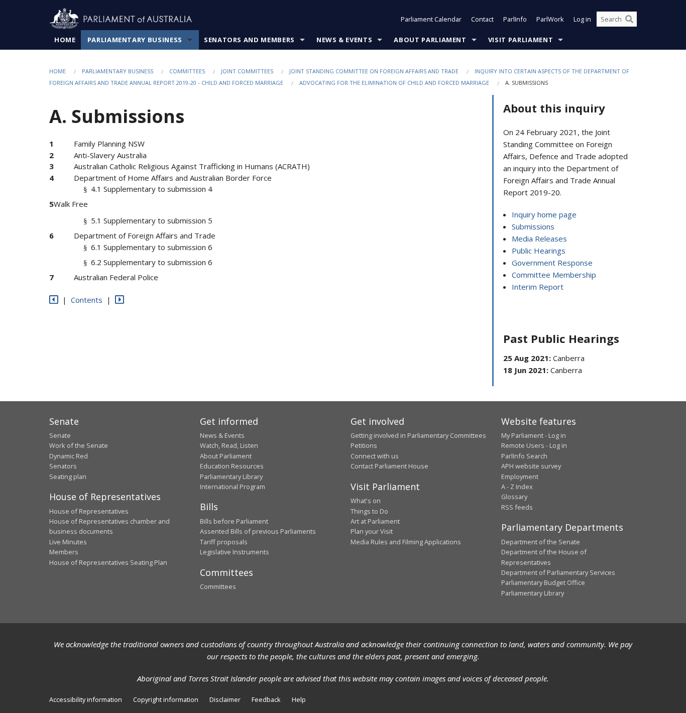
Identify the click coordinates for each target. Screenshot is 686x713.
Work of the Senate (78, 445)
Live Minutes (68, 541)
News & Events (344, 39)
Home (65, 39)
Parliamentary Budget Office (543, 582)
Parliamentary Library (231, 476)
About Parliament (430, 39)
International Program (232, 486)
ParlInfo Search (524, 455)
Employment (519, 476)
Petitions (364, 445)
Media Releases (539, 238)
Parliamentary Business (134, 39)
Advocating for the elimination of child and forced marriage (394, 82)
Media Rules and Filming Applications (406, 541)
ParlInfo (515, 19)
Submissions (533, 226)
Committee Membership (554, 275)
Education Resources (232, 465)
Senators (63, 465)
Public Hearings (538, 251)
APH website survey (531, 465)
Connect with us (375, 455)
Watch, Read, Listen (229, 445)
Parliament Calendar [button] (431, 19)
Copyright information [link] (165, 699)
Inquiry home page (544, 214)
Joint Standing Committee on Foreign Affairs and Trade (374, 71)
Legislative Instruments (234, 551)
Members (63, 551)
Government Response (552, 263)
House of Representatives (89, 511)
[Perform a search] (629, 19)
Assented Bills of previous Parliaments (258, 531)
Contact (482, 19)
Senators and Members (249, 39)
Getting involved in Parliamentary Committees (418, 435)
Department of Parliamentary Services (558, 572)
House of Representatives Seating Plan (108, 562)
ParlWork (550, 19)
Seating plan (67, 476)
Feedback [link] (266, 699)
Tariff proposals (224, 541)
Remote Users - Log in (534, 445)
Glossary (514, 496)
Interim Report (537, 287)
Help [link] (299, 699)
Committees (187, 71)
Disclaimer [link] (225, 699)
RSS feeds (517, 507)
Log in (582, 19)
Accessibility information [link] (85, 699)
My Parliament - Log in (533, 435)
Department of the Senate (540, 541)
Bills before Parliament (234, 521)
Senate (60, 435)
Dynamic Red (68, 455)
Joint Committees (247, 71)
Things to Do (369, 511)
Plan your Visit (372, 531)
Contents (86, 300)
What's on (366, 500)
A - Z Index (517, 486)
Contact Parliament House (389, 465)
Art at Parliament (375, 521)
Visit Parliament (520, 39)
